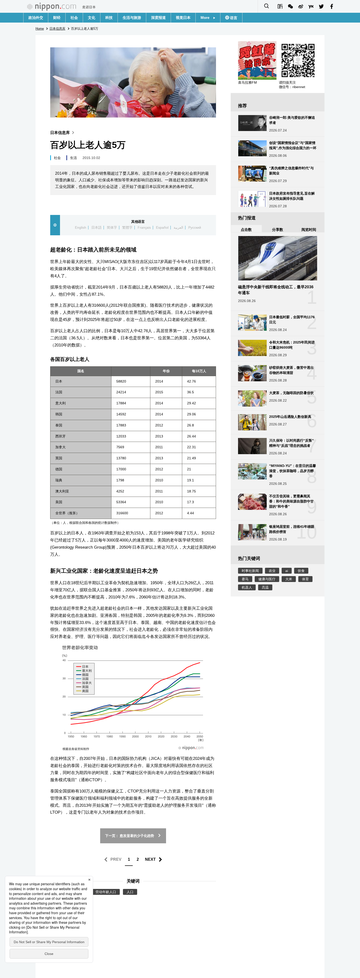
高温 (265, 587)
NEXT (150, 859)
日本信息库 (60, 133)
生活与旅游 (132, 17)
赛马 (245, 579)
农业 (272, 571)
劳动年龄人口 (106, 892)
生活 (73, 158)
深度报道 (158, 17)
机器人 (247, 587)
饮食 (301, 571)
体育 (305, 579)
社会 (74, 17)
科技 (109, 17)
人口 (130, 892)
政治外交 (35, 17)
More (207, 17)
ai (286, 571)
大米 (288, 579)
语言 (233, 18)
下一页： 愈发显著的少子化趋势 (129, 836)
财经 (56, 17)
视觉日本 (183, 17)
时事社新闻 (250, 571)
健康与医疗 (267, 579)
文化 (91, 17)
